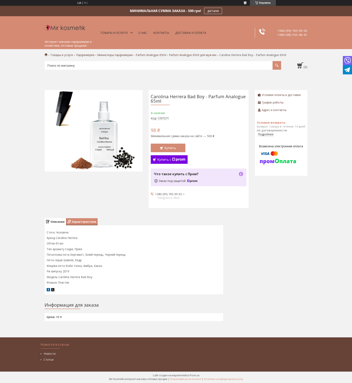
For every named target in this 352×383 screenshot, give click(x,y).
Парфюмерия (85, 55)
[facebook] (48, 290)
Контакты (161, 33)
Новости (50, 353)
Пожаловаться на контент (185, 379)
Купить (170, 148)
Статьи (49, 359)
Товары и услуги (114, 33)
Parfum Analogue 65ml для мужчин (192, 55)
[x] (52, 290)
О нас (142, 33)
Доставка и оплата (190, 33)
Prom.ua (194, 375)
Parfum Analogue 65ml (151, 55)
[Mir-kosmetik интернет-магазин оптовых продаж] (65, 27)
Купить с (164, 159)
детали (213, 11)
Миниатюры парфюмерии (115, 55)
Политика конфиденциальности (223, 379)
